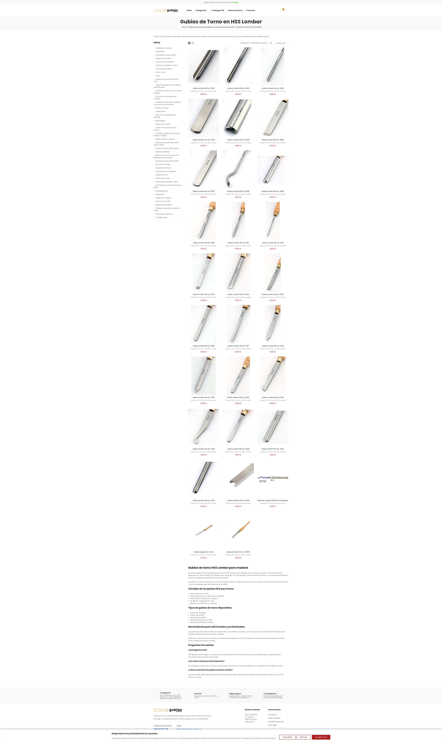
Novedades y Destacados (166, 55)
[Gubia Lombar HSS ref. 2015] (272, 272)
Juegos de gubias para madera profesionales (167, 86)
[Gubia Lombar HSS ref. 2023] (238, 427)
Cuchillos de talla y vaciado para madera (168, 92)
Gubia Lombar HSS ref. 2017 (238, 346)
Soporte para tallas (163, 201)
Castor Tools (161, 72)
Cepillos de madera (163, 198)
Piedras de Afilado (163, 152)
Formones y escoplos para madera (165, 97)
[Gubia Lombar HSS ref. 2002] (238, 66)
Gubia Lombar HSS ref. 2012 (273, 243)
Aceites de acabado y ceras (167, 182)
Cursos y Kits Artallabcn (165, 62)
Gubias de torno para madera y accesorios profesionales (167, 103)
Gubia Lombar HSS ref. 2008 (238, 191)
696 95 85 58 (161, 729)
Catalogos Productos (164, 214)
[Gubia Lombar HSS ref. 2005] (238, 118)
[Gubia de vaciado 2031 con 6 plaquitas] (272, 479)
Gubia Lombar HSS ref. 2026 (238, 500)
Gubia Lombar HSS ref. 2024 (273, 449)
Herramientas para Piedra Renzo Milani (167, 186)
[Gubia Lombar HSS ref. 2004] (203, 118)
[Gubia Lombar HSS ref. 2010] (203, 221)
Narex (158, 76)
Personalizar (287, 737)
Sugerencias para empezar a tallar (166, 80)
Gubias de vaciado (163, 124)
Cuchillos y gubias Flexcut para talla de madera (167, 134)
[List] (193, 43)
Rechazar (303, 737)
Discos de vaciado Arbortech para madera (166, 143)
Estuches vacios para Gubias (167, 148)
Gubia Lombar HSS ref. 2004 (204, 140)
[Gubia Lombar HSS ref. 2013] (203, 272)
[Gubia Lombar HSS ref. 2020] (238, 376)
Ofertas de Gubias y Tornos (167, 65)
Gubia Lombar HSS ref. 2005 (238, 140)
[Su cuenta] (287, 10)
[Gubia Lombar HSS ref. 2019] (203, 376)
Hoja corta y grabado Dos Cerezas (165, 116)
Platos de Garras (162, 108)
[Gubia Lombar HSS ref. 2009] (272, 169)
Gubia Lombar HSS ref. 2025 (204, 500)
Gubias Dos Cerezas (164, 48)
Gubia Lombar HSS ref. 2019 (204, 397)
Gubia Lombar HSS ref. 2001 (204, 88)
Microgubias (160, 120)
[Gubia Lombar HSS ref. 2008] (238, 169)
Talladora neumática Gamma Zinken (167, 209)
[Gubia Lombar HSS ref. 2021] (272, 376)
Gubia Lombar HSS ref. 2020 (238, 397)
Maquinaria (160, 194)
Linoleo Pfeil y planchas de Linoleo (165, 128)
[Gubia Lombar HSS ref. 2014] (238, 272)
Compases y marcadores (166, 171)
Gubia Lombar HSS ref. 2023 (238, 449)
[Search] (277, 10)
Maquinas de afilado (164, 58)
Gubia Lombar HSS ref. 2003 (273, 88)
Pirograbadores (162, 191)
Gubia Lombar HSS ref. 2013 (203, 294)
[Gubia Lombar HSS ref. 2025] (203, 479)
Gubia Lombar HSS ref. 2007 (204, 191)
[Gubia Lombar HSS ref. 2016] (203, 324)
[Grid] (189, 43)
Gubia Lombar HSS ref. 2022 (204, 449)
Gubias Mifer (161, 111)
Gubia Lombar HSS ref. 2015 (273, 294)
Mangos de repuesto (164, 205)
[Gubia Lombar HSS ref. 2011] (238, 221)
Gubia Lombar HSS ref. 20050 (238, 552)
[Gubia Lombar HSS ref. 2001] (203, 66)
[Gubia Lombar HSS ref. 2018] (272, 324)
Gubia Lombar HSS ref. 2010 (204, 243)
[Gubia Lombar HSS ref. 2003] (272, 66)
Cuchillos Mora (161, 217)
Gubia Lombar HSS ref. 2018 (273, 346)
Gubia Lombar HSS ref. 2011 (238, 243)
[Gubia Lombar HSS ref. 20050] (238, 530)
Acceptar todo (321, 737)
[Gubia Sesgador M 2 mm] (203, 530)
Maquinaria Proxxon (163, 168)
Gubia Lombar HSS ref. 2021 (273, 397)
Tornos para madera (164, 69)
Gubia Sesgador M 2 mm (204, 552)
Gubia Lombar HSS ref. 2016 (204, 346)
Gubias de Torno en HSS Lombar (204, 91)
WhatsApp (234, 2)
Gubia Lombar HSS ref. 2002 (238, 88)
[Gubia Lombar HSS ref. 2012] (272, 221)
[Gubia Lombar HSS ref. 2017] (238, 324)
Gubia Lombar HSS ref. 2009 (273, 191)
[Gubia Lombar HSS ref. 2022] (203, 427)
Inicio (157, 42)
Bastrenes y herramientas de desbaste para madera (166, 156)
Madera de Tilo (161, 175)
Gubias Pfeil (160, 51)
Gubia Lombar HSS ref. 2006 (273, 140)
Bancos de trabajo (163, 164)
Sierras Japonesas (163, 178)
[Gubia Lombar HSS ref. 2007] (203, 169)
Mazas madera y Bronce (165, 139)
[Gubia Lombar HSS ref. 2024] (272, 427)
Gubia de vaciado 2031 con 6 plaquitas (272, 500)
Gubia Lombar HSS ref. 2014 (238, 294)
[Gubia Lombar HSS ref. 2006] (272, 118)
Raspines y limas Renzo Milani (167, 161)
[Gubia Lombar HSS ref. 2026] (238, 479)
